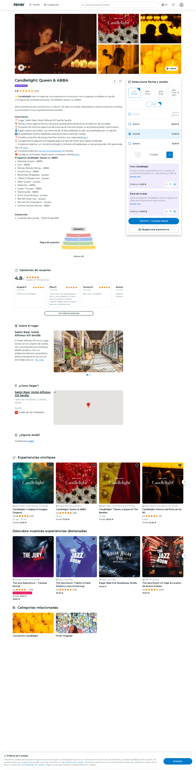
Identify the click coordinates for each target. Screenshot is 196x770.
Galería (172, 68)
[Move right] (184, 482)
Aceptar (177, 761)
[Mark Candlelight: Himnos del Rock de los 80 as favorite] (180, 465)
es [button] (166, 5)
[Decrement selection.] (138, 155)
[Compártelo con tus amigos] (114, 81)
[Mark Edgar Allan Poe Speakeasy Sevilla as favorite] (137, 539)
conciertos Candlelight (50, 151)
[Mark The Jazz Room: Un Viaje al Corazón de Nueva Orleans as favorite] (180, 539)
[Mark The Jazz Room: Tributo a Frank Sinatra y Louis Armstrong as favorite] (93, 539)
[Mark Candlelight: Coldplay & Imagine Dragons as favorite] (50, 465)
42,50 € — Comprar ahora (154, 221)
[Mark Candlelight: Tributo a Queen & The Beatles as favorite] (137, 465)
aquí (85, 137)
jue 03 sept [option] (134, 92)
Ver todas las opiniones (69, 313)
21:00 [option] (153, 104)
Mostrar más (135, 177)
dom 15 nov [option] (148, 92)
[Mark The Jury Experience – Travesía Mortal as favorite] (50, 539)
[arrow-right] (178, 93)
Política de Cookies (74, 762)
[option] (153, 114)
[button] (153, 114)
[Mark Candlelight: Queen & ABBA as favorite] (120, 81)
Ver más (39, 360)
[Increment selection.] (169, 155)
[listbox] (153, 93)
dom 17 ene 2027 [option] (174, 92)
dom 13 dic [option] (160, 92)
